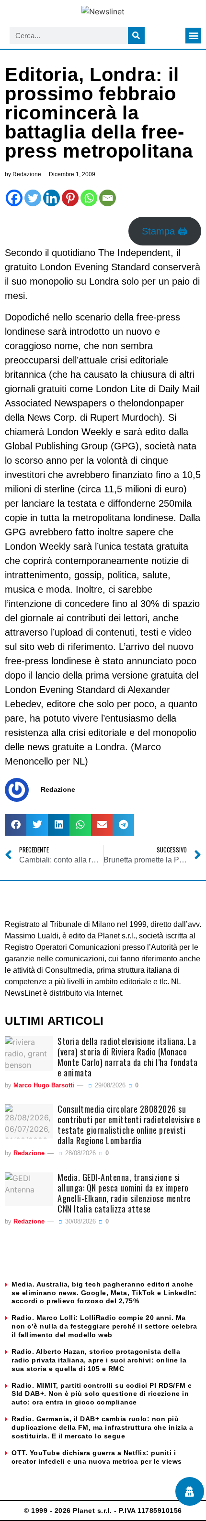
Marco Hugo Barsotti (43, 1085)
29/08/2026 (109, 1085)
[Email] (107, 198)
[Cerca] (136, 35)
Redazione (29, 1153)
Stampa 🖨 (164, 231)
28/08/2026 (79, 1153)
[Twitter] (32, 198)
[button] (193, 35)
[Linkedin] (51, 198)
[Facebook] (14, 198)
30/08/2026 (79, 1221)
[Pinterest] (70, 198)
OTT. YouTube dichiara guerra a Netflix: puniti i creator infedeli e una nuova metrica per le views (96, 1457)
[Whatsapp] (88, 198)
